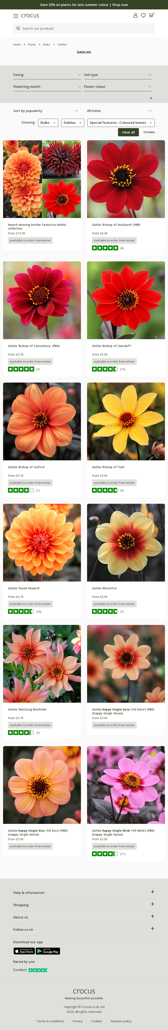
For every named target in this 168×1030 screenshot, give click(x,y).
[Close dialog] (158, 471)
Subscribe (124, 545)
